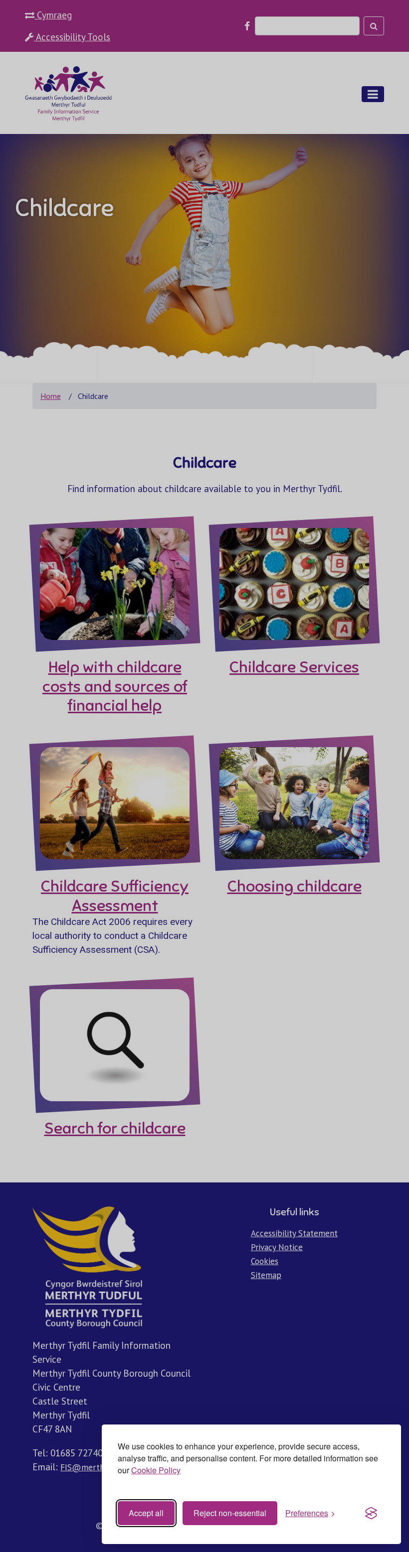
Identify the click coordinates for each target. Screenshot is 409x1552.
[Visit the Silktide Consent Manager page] (371, 1513)
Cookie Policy (156, 1470)
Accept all (146, 1513)
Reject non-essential (230, 1513)
